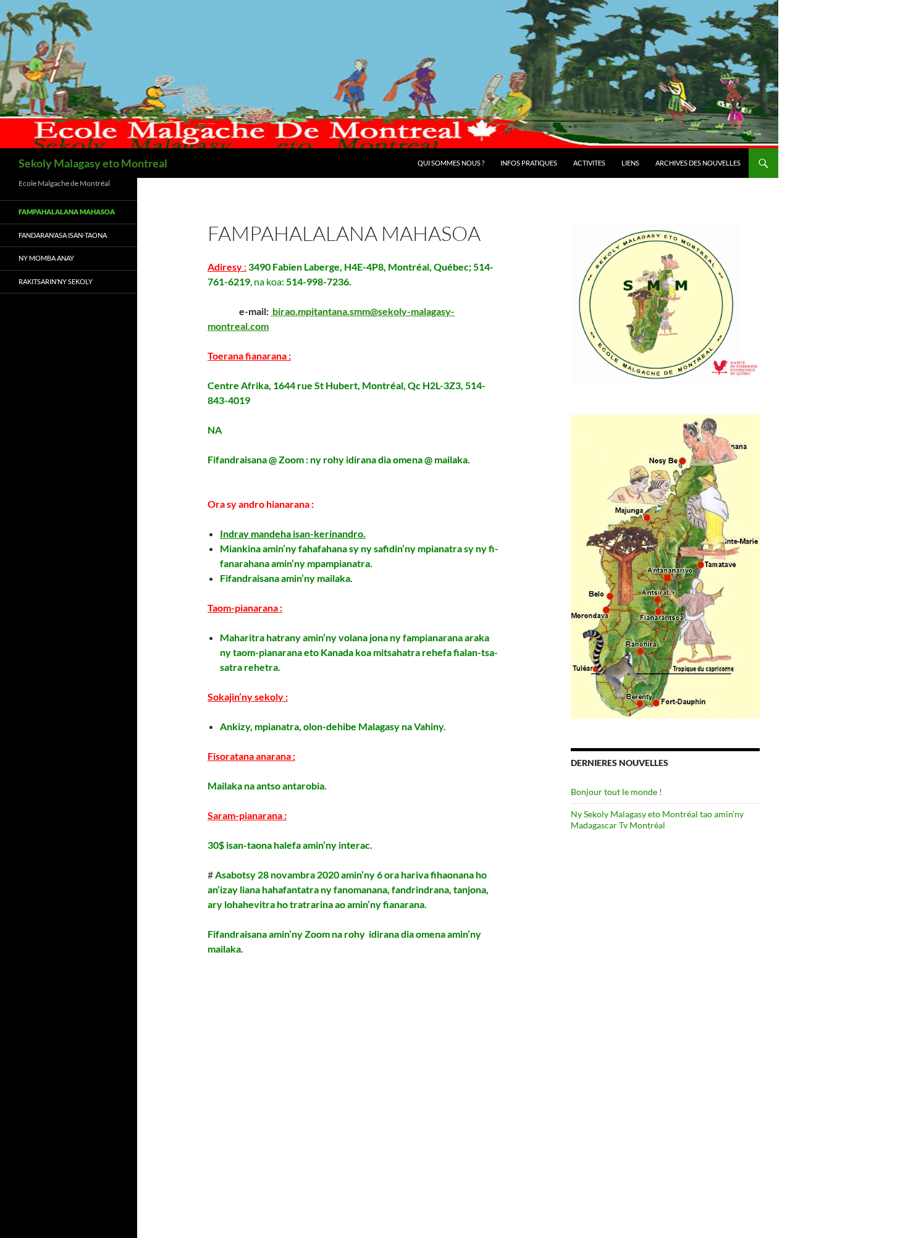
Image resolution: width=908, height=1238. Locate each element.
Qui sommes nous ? (451, 163)
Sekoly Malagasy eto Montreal (93, 163)
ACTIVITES (589, 163)
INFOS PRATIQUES (528, 163)
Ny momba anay (46, 258)
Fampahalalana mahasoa (67, 212)
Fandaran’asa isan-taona (63, 235)
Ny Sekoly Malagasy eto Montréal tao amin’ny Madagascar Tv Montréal (657, 819)
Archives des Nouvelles (698, 163)
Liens (630, 163)
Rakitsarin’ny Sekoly (56, 281)
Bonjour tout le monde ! (616, 791)
